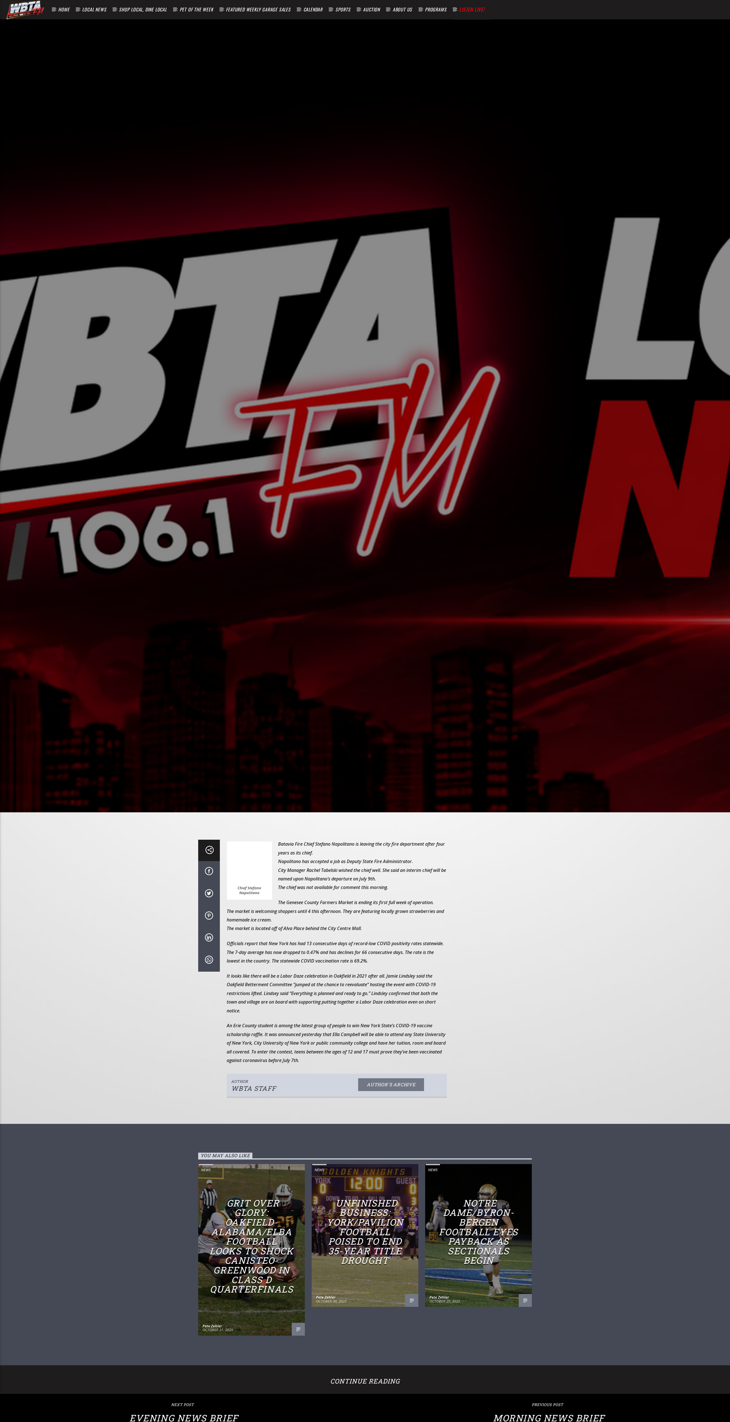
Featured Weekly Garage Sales (258, 9)
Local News (94, 9)
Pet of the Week (196, 9)
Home (63, 9)
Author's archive (391, 1088)
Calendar (313, 9)
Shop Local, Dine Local (143, 9)
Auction (371, 9)
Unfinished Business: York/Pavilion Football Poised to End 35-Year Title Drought (365, 1235)
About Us (402, 9)
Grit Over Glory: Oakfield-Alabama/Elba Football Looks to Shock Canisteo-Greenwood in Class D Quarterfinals (251, 1249)
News (206, 1172)
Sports (342, 9)
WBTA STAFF (253, 1091)
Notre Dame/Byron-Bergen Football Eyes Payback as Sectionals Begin (478, 1235)
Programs (435, 9)
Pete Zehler (212, 1329)
